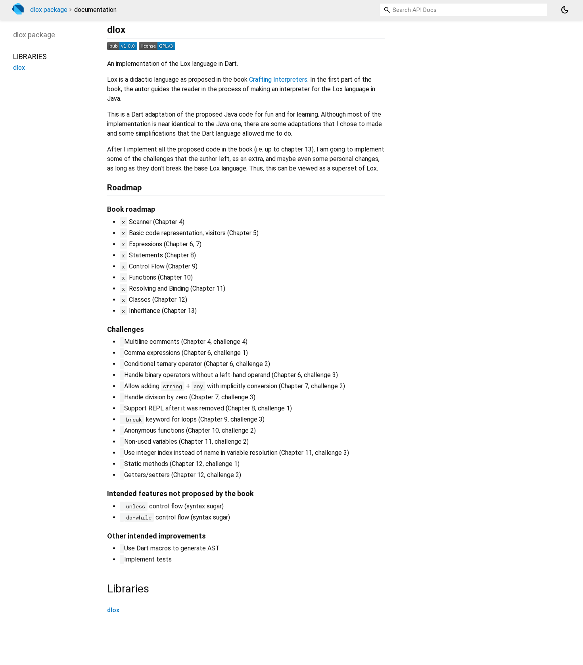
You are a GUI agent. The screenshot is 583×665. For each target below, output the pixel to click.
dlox (113, 610)
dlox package (48, 9)
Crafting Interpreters (278, 79)
